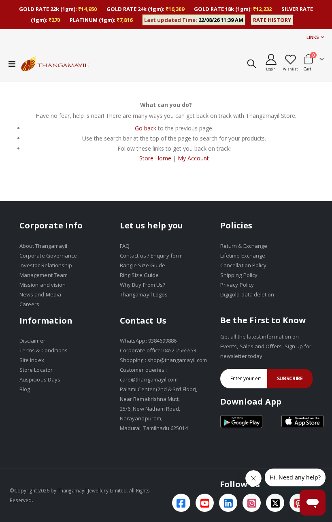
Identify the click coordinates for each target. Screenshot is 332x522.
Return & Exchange (243, 245)
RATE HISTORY (272, 19)
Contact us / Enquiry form (151, 255)
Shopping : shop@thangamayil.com (163, 360)
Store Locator (36, 369)
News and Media (40, 294)
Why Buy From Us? (142, 284)
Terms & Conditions (43, 350)
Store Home (155, 158)
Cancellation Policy (243, 265)
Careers (29, 304)
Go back (145, 128)
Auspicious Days (39, 379)
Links (312, 37)
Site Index (31, 360)
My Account (193, 158)
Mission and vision (42, 284)
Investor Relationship (45, 265)
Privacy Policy (237, 284)
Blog (24, 389)
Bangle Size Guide (142, 265)
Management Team (43, 275)
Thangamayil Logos (144, 294)
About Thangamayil (43, 245)
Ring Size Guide (139, 275)
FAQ (125, 245)
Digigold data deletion (247, 294)
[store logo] (55, 63)
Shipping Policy (239, 275)
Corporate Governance (48, 255)
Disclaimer (32, 340)
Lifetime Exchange (242, 255)
